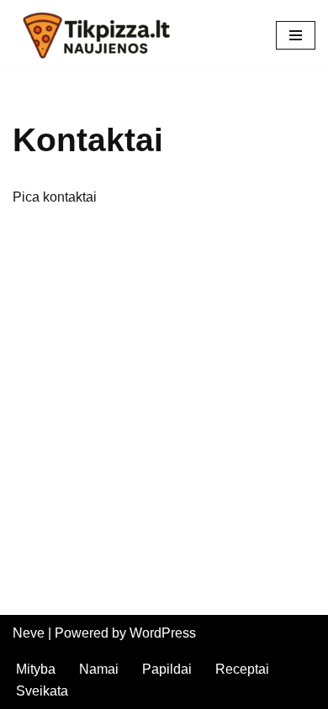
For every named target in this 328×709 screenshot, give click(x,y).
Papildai (167, 669)
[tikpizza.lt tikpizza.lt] (97, 35)
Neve (29, 633)
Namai (99, 669)
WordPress (163, 633)
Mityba (36, 669)
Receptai (242, 669)
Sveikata (42, 691)
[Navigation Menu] (295, 35)
